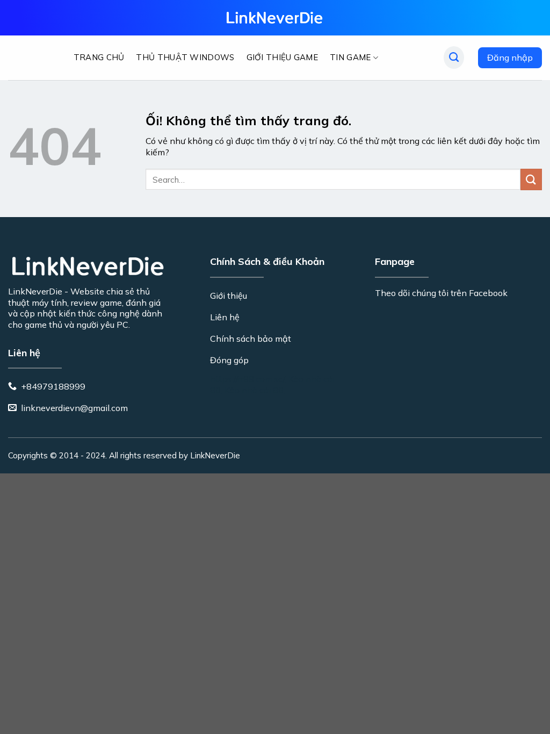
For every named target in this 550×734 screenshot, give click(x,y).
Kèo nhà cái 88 (254, 390)
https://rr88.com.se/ (247, 378)
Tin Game (350, 57)
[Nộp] (531, 179)
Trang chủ (99, 57)
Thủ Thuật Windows (185, 57)
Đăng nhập (510, 57)
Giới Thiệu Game (283, 57)
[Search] (454, 57)
